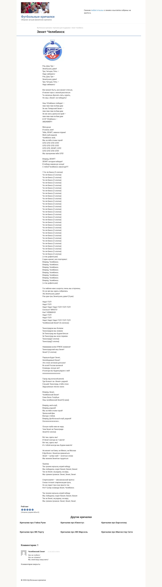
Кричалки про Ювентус (72, 522)
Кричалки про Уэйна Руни (33, 522)
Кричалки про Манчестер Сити (117, 532)
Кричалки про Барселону (114, 522)
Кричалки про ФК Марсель (74, 532)
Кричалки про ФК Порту (32, 532)
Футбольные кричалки (37, 16)
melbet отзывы (97, 10)
